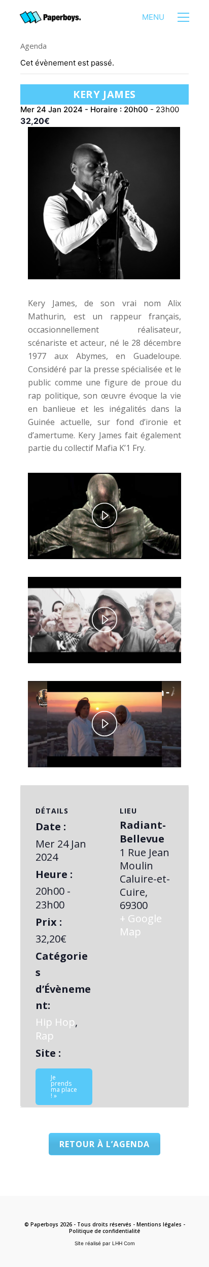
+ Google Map (141, 925)
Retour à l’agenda (104, 1144)
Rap (45, 1036)
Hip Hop (55, 1022)
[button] (165, 17)
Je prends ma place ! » (64, 1086)
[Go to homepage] (50, 17)
